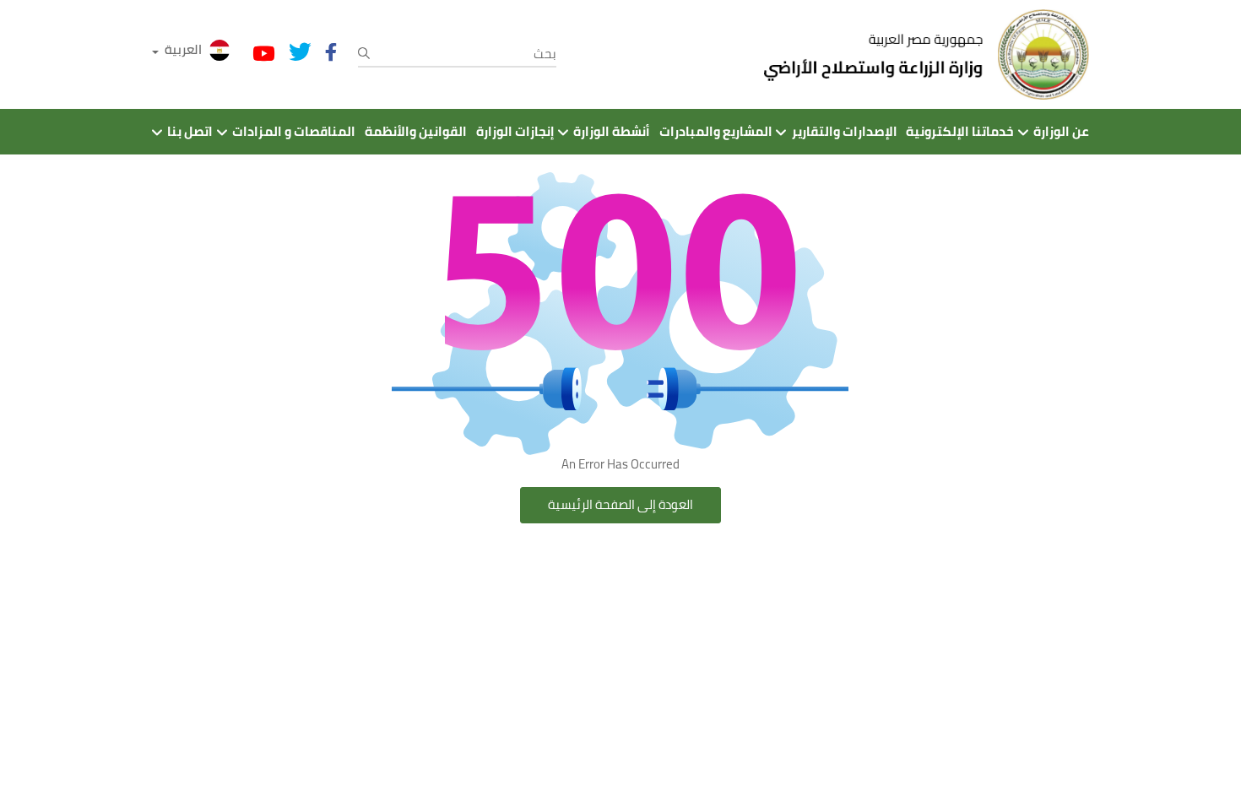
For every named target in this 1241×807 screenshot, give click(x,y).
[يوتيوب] (263, 54)
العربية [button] (183, 49)
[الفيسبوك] (331, 52)
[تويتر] (300, 52)
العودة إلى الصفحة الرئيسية (620, 504)
